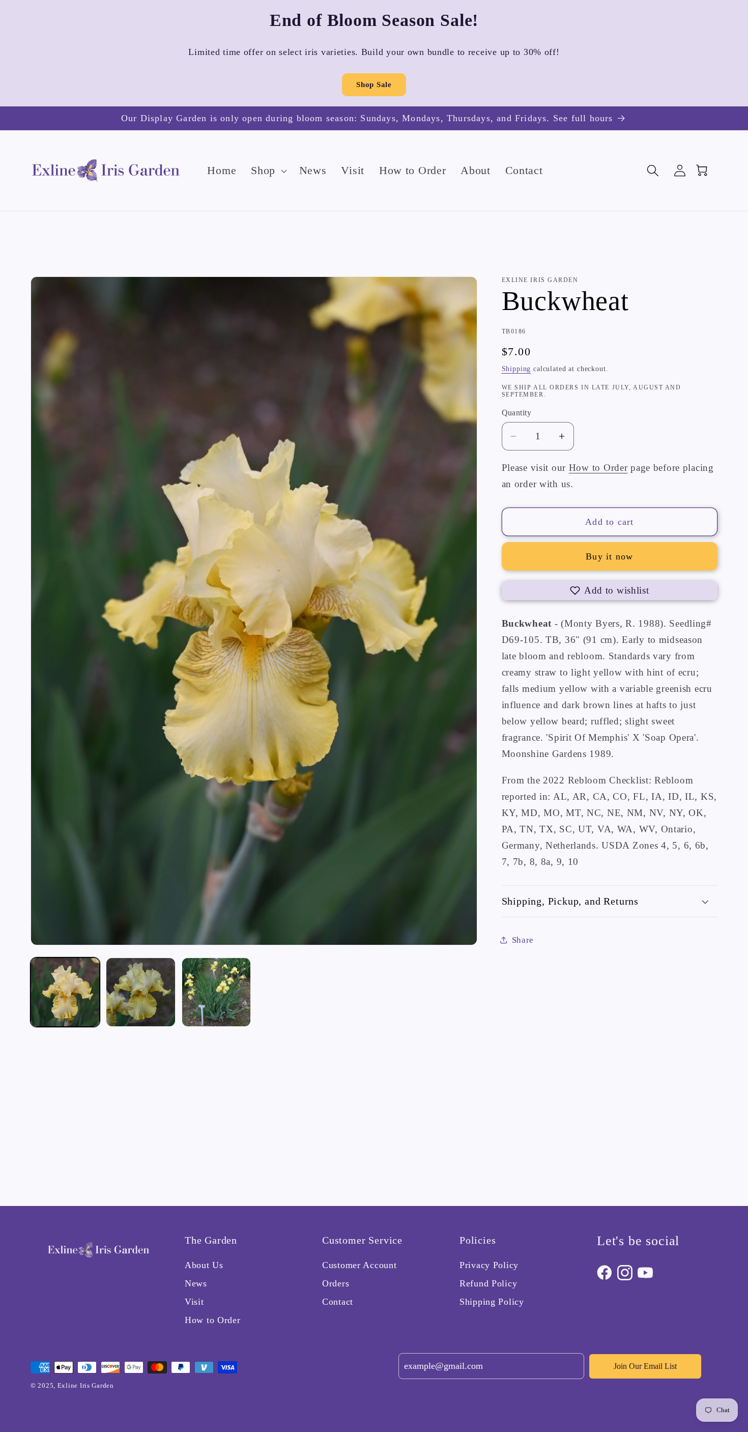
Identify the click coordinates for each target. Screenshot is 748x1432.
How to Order (598, 467)
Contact (337, 1302)
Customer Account (359, 1265)
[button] (268, 170)
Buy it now (609, 556)
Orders (335, 1283)
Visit (194, 1302)
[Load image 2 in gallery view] (140, 992)
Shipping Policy (491, 1302)
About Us (204, 1265)
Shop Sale (373, 84)
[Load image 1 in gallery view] (65, 992)
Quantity (517, 412)
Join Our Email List (645, 1366)
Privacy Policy (489, 1265)
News (196, 1283)
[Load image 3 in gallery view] (216, 992)
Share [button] (523, 940)
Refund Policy (488, 1283)
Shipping (516, 368)
